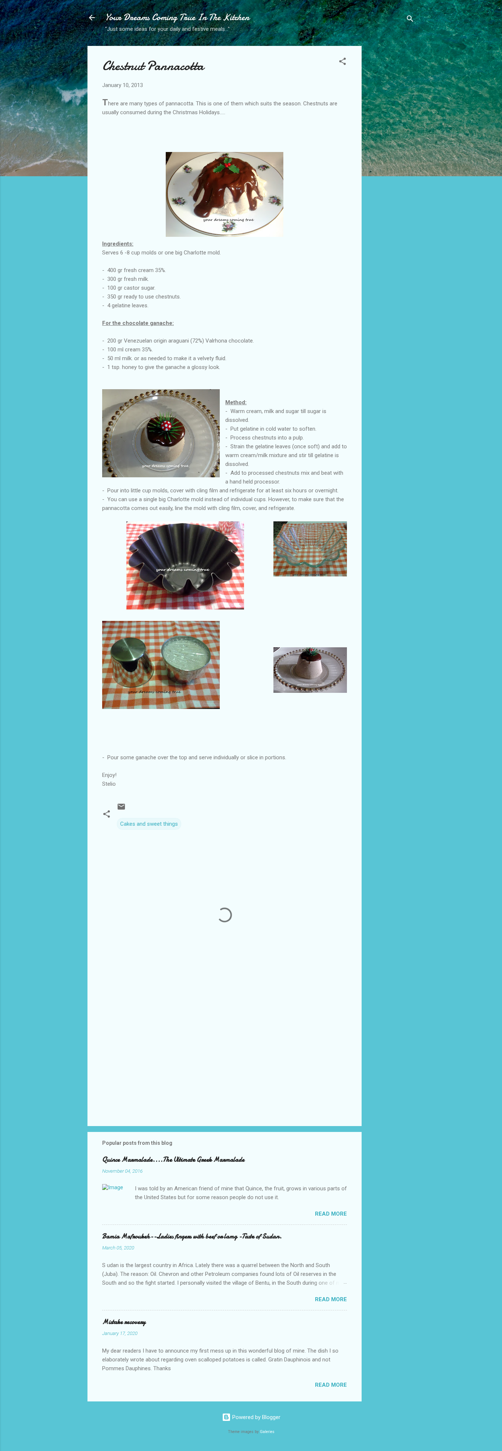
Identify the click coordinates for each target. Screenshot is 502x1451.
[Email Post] (121, 809)
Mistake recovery (124, 1322)
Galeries (267, 1431)
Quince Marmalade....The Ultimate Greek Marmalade (173, 1159)
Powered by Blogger (255, 1417)
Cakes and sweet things (149, 824)
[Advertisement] (391, 162)
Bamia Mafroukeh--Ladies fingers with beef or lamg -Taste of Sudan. (192, 1236)
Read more (331, 1214)
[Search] (410, 20)
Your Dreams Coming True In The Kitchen (177, 17)
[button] (342, 62)
